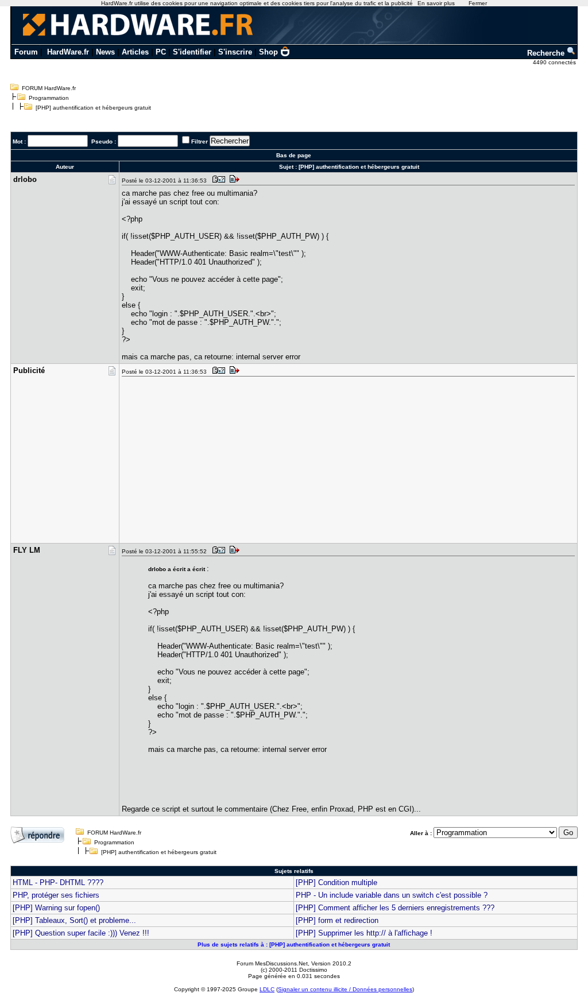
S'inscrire (235, 52)
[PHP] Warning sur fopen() (56, 907)
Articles (135, 52)
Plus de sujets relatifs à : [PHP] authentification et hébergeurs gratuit (294, 944)
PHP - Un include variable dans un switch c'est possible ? (392, 895)
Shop (268, 52)
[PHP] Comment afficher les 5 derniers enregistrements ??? (395, 907)
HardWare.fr (68, 52)
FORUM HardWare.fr (49, 88)
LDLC (267, 989)
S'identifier (192, 52)
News (105, 52)
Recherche (547, 53)
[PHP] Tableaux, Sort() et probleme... (74, 920)
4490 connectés (555, 62)
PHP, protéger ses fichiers (56, 895)
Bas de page (293, 155)
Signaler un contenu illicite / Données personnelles (345, 989)
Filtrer (199, 141)
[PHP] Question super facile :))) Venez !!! (81, 933)
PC (161, 52)
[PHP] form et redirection (337, 920)
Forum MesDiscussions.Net (272, 963)
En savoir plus (436, 3)
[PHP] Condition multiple (336, 882)
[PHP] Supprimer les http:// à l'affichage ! (364, 933)
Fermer (478, 3)
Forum (26, 52)
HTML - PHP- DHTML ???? (58, 882)
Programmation (49, 98)
